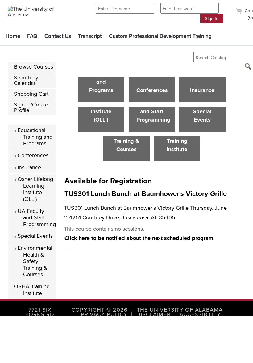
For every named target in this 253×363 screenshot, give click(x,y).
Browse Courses (33, 67)
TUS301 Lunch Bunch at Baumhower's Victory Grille (145, 194)
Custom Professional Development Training (160, 36)
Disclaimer (153, 314)
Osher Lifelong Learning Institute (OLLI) (34, 189)
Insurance (28, 167)
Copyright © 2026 (99, 310)
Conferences (32, 155)
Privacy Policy (104, 314)
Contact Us (57, 36)
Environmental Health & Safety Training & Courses (34, 261)
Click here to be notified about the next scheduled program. (139, 238)
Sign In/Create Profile (31, 107)
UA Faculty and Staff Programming (36, 217)
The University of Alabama (180, 310)
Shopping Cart (31, 94)
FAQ (32, 36)
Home (13, 36)
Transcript (90, 36)
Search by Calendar (26, 80)
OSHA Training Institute (32, 289)
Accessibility (200, 314)
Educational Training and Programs (34, 136)
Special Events (34, 236)
